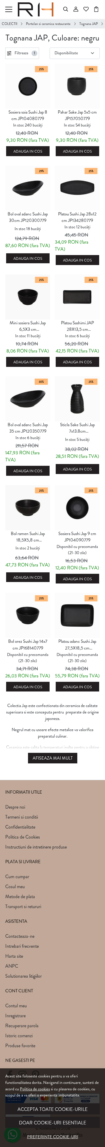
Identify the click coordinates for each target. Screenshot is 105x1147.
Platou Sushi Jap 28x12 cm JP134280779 (77, 217)
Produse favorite (20, 1045)
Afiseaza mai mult (53, 758)
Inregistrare (15, 1015)
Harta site (14, 956)
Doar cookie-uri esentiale (52, 1122)
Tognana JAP (88, 23)
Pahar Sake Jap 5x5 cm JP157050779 (77, 115)
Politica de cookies (35, 1089)
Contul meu (16, 1005)
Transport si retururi (23, 906)
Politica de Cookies (22, 837)
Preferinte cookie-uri (52, 1137)
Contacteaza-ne (19, 936)
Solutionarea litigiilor (23, 976)
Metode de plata (20, 896)
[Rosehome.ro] (37, 9)
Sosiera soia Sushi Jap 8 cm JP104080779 (27, 115)
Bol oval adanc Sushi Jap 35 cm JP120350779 (28, 428)
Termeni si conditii (21, 817)
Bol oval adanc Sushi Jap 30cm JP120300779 (28, 217)
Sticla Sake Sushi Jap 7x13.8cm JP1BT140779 (77, 428)
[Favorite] (86, 9)
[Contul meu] (75, 9)
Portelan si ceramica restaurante (48, 23)
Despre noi (15, 807)
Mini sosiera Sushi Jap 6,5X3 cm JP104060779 (28, 326)
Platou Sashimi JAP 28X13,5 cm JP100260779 (77, 326)
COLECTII (9, 23)
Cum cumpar (17, 876)
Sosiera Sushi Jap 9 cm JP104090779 (77, 537)
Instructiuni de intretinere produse (36, 847)
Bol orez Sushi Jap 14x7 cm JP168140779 (27, 644)
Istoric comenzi (19, 1035)
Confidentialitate (20, 827)
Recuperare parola (21, 1025)
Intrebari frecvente (22, 946)
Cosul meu (15, 886)
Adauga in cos (27, 151)
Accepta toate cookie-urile (53, 1109)
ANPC (11, 966)
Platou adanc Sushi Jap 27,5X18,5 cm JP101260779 (77, 645)
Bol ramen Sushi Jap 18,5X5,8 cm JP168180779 (28, 537)
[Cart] (96, 9)
